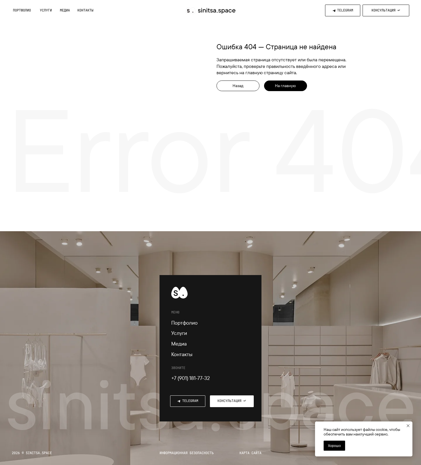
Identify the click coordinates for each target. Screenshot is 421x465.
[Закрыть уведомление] (408, 426)
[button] (386, 10)
